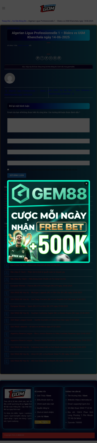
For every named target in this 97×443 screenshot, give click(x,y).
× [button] (86, 183)
